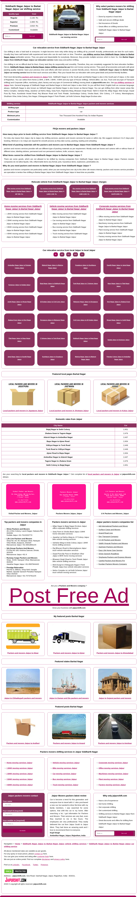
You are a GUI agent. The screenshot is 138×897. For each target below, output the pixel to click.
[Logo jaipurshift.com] (15, 881)
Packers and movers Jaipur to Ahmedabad (115, 653)
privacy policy (59, 859)
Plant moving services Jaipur (111, 779)
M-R (75, 254)
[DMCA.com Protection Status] (15, 873)
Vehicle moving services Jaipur (66, 763)
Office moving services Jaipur (111, 768)
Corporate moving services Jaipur (113, 763)
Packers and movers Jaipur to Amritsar (115, 743)
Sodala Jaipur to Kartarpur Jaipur (119, 340)
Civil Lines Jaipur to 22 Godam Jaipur (85, 320)
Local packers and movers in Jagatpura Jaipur (23, 411)
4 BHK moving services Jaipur (20, 785)
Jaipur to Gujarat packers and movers (115, 698)
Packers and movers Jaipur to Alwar (22, 653)
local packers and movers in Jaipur (103, 474)
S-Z (82, 254)
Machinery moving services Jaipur (113, 774)
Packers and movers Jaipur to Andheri (23, 743)
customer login (43, 856)
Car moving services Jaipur (64, 774)
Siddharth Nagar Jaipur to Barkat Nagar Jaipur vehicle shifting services (54, 844)
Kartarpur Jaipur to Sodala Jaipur (19, 285)
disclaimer (46, 859)
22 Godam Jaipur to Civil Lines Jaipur (52, 302)
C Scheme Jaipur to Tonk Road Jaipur (52, 338)
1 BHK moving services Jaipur (20, 768)
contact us (38, 854)
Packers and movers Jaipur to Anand (69, 743)
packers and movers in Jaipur (35, 77)
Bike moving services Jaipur (65, 768)
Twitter (35, 865)
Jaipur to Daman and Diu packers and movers (69, 698)
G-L (69, 254)
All (55, 254)
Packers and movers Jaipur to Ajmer (69, 653)
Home (17, 844)
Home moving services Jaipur (19, 763)
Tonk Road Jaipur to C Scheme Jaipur (85, 283)
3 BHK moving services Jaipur (20, 779)
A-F (62, 254)
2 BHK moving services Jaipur (20, 774)
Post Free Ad (69, 595)
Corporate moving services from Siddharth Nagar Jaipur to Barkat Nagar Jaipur (115, 209)
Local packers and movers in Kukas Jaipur (115, 411)
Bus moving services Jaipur (65, 779)
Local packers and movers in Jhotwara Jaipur (69, 411)
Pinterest (44, 865)
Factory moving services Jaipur (112, 785)
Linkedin (15, 865)
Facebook (26, 865)
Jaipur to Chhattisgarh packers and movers (23, 698)
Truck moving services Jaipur (65, 785)
